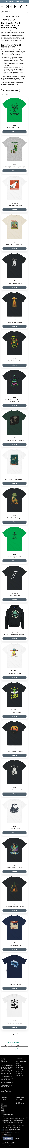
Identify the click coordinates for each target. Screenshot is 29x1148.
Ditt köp (18, 1063)
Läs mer (13, 1142)
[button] (26, 6)
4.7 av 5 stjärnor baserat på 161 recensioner (14, 1046)
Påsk (2, 1109)
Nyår (2, 1107)
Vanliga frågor (19, 1071)
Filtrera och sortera (12, 90)
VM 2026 (3, 1100)
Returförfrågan (19, 1075)
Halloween (4, 1102)
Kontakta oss (19, 1073)
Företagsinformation (21, 1061)
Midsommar (4, 1105)
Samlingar (8, 16)
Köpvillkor (18, 1065)
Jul (2, 1103)
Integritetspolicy (20, 1069)
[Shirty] (14, 6)
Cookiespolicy (19, 1067)
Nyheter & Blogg (20, 1100)
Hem (2, 16)
